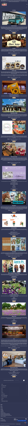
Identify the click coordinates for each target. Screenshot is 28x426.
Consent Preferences (2, 425)
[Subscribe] (23, 380)
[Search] (26, 7)
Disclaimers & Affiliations (3, 416)
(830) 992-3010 (15, 78)
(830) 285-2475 (15, 31)
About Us (2, 406)
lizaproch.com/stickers (17, 233)
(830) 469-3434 (15, 118)
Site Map (2, 407)
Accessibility (2, 410)
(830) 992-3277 (15, 163)
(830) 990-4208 (15, 211)
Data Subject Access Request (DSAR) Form (5, 413)
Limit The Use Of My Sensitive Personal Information (6, 415)
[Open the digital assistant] (25, 423)
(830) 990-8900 (15, 348)
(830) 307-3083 (15, 257)
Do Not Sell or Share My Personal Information (5, 414)
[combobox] (14, 7)
